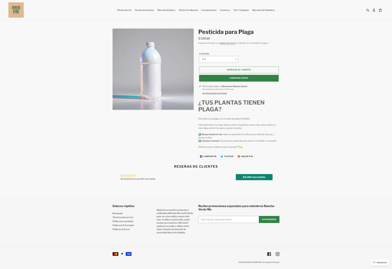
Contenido (204, 53)
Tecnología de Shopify (270, 262)
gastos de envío (227, 43)
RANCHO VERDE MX (253, 262)
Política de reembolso (123, 221)
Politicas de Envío (121, 229)
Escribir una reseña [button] (254, 177)
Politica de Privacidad (123, 225)
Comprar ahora (238, 78)
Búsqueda (118, 213)
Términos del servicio (123, 217)
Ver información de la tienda (214, 93)
